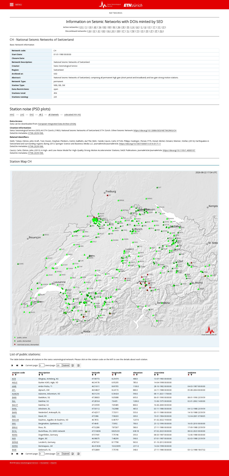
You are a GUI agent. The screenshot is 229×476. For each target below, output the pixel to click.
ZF (151, 31)
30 (90, 27)
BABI (14, 397)
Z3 (142, 31)
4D (95, 27)
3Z (94, 31)
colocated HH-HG (72, 114)
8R (109, 27)
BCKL (14, 431)
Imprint (53, 463)
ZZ (163, 27)
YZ (159, 27)
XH (113, 31)
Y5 (137, 31)
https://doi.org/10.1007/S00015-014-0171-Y (140, 143)
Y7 (154, 27)
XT (123, 31)
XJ (145, 27)
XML (41, 133)
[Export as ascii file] (78, 365)
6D (103, 31)
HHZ (12, 114)
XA (108, 31)
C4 (132, 27)
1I (86, 27)
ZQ (161, 31)
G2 (137, 27)
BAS (14, 416)
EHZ (32, 114)
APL (14, 390)
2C (99, 31)
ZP (156, 31)
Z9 (147, 31)
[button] (16, 4)
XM (118, 31)
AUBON (15, 393)
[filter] (15, 374)
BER (14, 438)
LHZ (22, 114)
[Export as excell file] (72, 365)
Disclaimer (44, 463)
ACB (14, 378)
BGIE (14, 449)
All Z (41, 114)
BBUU (14, 427)
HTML (31, 133)
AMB (14, 386)
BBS (14, 423)
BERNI (15, 446)
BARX (14, 412)
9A (118, 27)
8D (104, 27)
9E (123, 27)
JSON (36, 133)
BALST (15, 405)
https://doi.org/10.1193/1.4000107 (179, 150)
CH (81, 27)
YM (132, 31)
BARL (14, 408)
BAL (14, 401)
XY (149, 27)
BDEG (14, 434)
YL (128, 31)
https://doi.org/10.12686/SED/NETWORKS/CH (155, 130)
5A (100, 27)
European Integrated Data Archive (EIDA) (57, 123)
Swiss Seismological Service (27, 463)
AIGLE (14, 382)
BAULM (15, 420)
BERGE (15, 442)
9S (128, 27)
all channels (54, 114)
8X (114, 27)
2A (89, 31)
